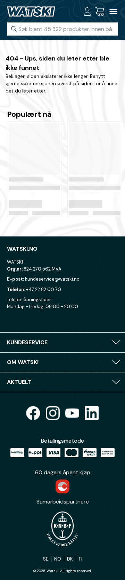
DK (70, 559)
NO (57, 559)
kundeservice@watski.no (52, 279)
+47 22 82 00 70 (43, 289)
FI (80, 559)
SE (45, 559)
